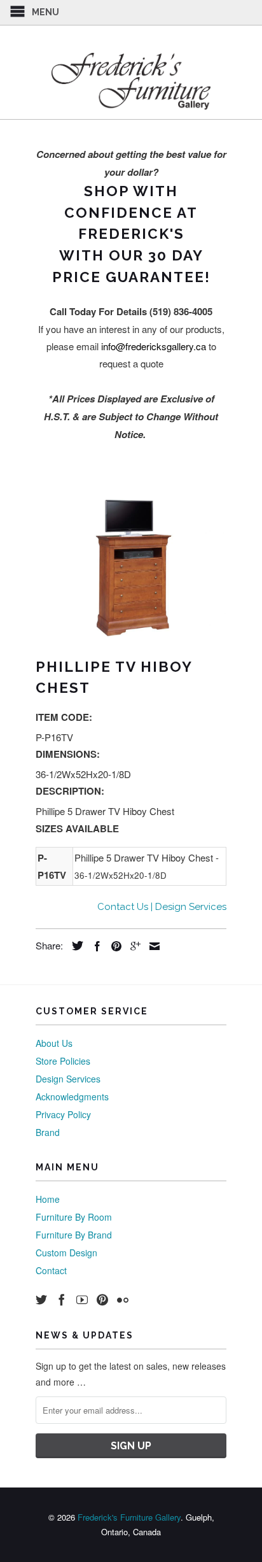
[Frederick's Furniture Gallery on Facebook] (61, 1299)
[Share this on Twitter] (74, 945)
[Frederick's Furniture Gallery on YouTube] (82, 1299)
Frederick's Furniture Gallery (129, 1517)
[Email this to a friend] (151, 946)
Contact (51, 1270)
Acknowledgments (72, 1096)
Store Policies (63, 1060)
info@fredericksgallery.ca (153, 346)
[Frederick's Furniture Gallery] (131, 81)
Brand (48, 1132)
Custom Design (66, 1252)
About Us (54, 1043)
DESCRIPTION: (70, 791)
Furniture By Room (74, 1217)
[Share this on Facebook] (94, 946)
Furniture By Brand (74, 1234)
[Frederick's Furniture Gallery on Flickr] (122, 1299)
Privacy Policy (63, 1114)
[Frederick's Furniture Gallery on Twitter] (41, 1299)
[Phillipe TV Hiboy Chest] (131, 567)
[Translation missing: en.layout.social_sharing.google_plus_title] (132, 946)
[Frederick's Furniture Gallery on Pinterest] (102, 1299)
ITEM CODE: (64, 717)
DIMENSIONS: (68, 754)
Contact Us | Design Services (161, 906)
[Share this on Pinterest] (113, 946)
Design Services (68, 1078)
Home (48, 1199)
